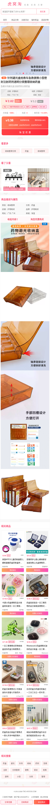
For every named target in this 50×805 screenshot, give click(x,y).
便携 (27, 770)
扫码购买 (25, 802)
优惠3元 (11, 699)
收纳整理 (41, 151)
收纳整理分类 (10, 151)
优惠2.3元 (35, 613)
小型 (19, 776)
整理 (43, 776)
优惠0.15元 (11, 656)
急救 (45, 763)
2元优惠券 (35, 743)
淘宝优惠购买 (37, 219)
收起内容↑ (13, 219)
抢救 (45, 770)
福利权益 (35, 19)
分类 (31, 776)
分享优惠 (8, 802)
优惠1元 (11, 743)
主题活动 (25, 19)
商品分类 (15, 19)
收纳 (29, 763)
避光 (13, 763)
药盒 (27, 151)
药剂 (37, 763)
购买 (11, 570)
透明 (6, 776)
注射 (5, 770)
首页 (5, 19)
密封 (36, 770)
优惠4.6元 (35, 699)
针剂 (21, 763)
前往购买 (41, 802)
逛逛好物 (45, 19)
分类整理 (16, 770)
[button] (17, 73)
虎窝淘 (15, 4)
